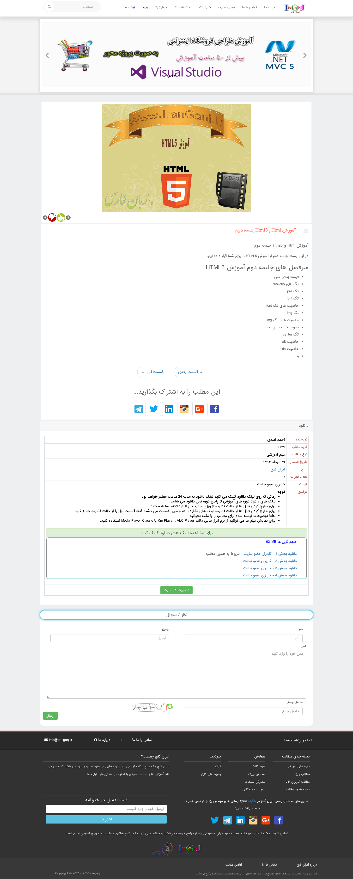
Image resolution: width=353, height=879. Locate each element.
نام (301, 629)
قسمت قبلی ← (152, 372)
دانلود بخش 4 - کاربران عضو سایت (270, 575)
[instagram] (184, 409)
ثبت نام (130, 7)
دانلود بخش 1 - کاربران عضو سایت (270, 554)
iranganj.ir (96, 873)
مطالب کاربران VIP (298, 782)
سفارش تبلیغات (255, 782)
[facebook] (214, 409)
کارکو (218, 766)
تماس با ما (249, 7)
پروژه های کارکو (211, 774)
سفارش (162, 7)
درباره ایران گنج (307, 864)
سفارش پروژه (256, 774)
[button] (48, 54)
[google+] (199, 409)
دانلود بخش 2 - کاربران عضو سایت (270, 561)
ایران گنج (278, 469)
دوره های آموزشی (298, 766)
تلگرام (252, 801)
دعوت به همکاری (254, 789)
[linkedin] (169, 409)
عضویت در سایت (176, 590)
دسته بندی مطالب (298, 789)
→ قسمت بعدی (190, 372)
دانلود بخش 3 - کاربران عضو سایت (270, 568)
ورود (145, 7)
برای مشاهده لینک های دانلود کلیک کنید (176, 533)
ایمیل (165, 629)
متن (303, 645)
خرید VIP (205, 7)
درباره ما (269, 7)
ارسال (50, 716)
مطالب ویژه (302, 774)
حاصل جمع (295, 702)
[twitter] (154, 409)
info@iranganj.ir (60, 740)
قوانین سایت (226, 7)
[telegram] (139, 409)
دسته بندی (184, 7)
